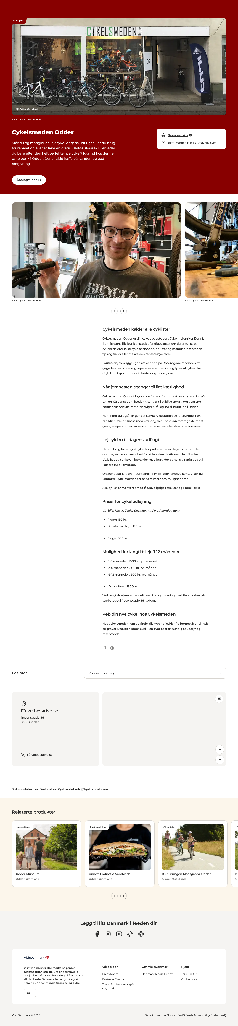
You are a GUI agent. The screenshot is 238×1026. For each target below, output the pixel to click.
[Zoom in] (219, 749)
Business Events (113, 979)
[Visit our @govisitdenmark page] (130, 934)
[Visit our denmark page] (97, 934)
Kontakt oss (189, 979)
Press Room (110, 974)
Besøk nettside (178, 135)
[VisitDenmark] (36, 958)
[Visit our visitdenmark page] (119, 934)
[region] (164, 729)
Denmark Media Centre (157, 974)
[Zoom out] (219, 759)
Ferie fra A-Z (189, 974)
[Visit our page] (108, 934)
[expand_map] (219, 699)
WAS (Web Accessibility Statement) (202, 1015)
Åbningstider (27, 180)
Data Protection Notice (160, 1015)
